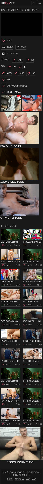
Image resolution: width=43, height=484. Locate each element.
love (33, 73)
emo (25, 67)
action (9, 73)
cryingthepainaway (14, 92)
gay (14, 67)
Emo (32, 60)
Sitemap (10, 478)
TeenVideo (8, 3)
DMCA (34, 478)
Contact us (19, 478)
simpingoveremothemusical (17, 85)
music (22, 73)
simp (8, 79)
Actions (20, 60)
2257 (28, 478)
